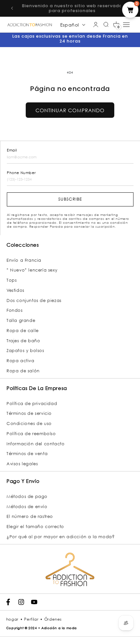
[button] (116, 24)
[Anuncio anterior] (12, 8)
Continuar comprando (70, 110)
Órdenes (53, 619)
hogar (12, 619)
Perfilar (31, 619)
